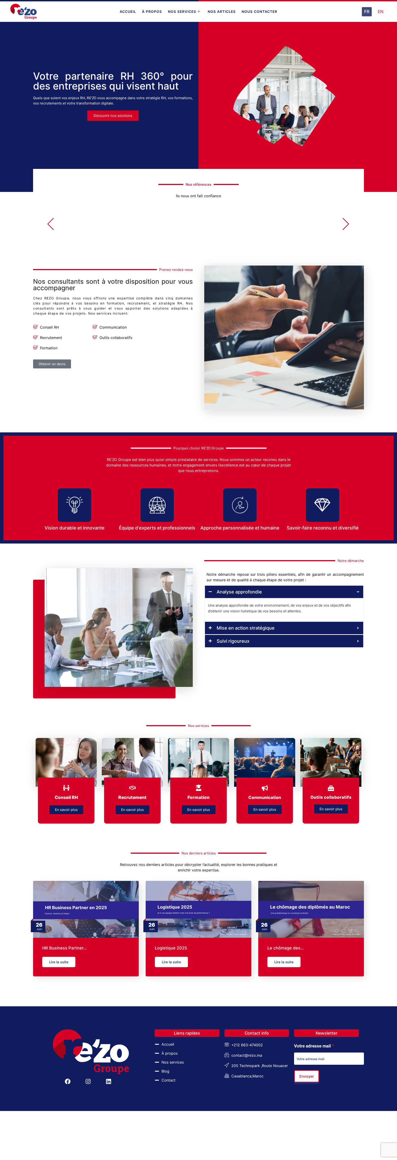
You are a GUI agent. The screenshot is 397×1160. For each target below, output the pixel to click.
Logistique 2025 (171, 948)
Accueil (128, 11)
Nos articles (222, 11)
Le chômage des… (285, 948)
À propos (152, 11)
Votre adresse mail (314, 1046)
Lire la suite (58, 962)
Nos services (182, 11)
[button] (51, 224)
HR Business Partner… (64, 948)
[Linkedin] (108, 1081)
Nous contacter (259, 11)
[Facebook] (67, 1081)
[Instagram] (88, 1081)
